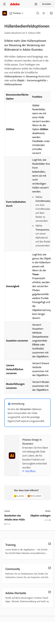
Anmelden (46, 4)
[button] (36, 4)
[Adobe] (15, 4)
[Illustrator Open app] (51, 13)
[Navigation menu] (4, 4)
